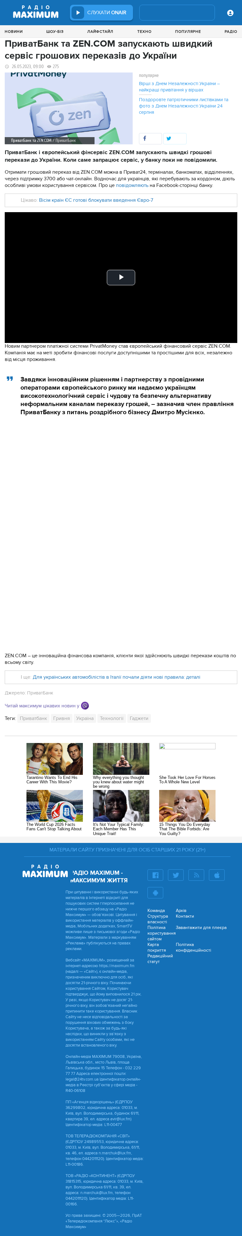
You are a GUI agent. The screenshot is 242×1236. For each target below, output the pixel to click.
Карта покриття (156, 947)
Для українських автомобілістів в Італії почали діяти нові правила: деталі (116, 677)
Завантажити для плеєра (201, 927)
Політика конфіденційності (193, 947)
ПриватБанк (40, 693)
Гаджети (139, 718)
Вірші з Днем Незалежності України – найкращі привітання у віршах (179, 87)
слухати (106, 12)
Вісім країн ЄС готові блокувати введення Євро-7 (96, 200)
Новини (14, 31)
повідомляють (132, 185)
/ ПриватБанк (64, 140)
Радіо (231, 31)
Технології (112, 718)
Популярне (188, 31)
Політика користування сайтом (161, 933)
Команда (156, 910)
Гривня (61, 718)
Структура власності (157, 919)
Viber (85, 706)
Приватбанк (33, 718)
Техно (144, 31)
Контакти (185, 916)
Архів (181, 910)
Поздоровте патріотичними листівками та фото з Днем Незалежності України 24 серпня (183, 106)
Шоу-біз (55, 31)
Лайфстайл (100, 31)
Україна (85, 718)
